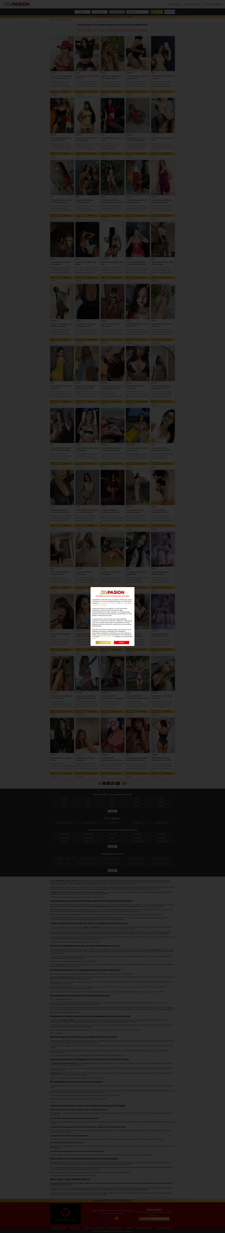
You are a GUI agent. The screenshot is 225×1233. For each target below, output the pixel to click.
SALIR (121, 642)
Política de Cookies (106, 636)
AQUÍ (94, 638)
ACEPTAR (103, 642)
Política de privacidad (99, 605)
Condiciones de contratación (108, 603)
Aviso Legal (124, 603)
